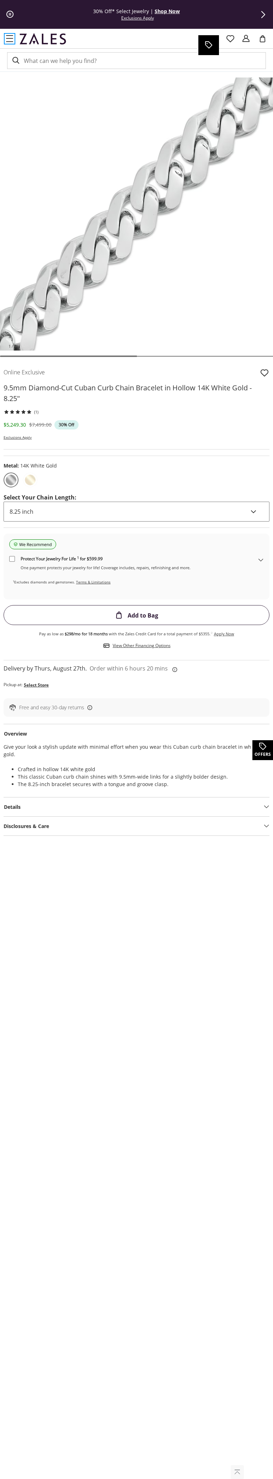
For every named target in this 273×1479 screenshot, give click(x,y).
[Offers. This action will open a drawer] (208, 45)
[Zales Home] (43, 38)
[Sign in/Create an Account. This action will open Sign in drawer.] (246, 38)
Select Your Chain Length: (40, 497)
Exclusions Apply (18, 437)
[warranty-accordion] (261, 560)
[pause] (10, 14)
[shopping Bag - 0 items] (265, 41)
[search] (15, 61)
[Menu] (9, 38)
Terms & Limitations (93, 582)
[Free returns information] (88, 707)
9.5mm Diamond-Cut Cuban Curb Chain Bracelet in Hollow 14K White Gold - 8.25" (128, 393)
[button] (263, 14)
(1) (36, 412)
